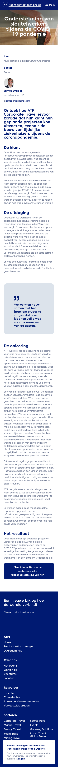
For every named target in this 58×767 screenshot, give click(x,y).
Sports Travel (38, 721)
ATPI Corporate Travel (20, 113)
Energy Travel (12, 729)
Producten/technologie (18, 646)
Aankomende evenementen (21, 701)
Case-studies (12, 697)
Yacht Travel (11, 734)
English (21, 759)
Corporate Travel (14, 721)
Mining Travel (12, 738)
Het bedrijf (10, 666)
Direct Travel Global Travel (38, 735)
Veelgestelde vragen (17, 706)
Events (34, 725)
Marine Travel (12, 725)
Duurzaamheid (13, 651)
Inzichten (9, 693)
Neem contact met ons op (25, 5)
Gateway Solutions (41, 729)
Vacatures (10, 674)
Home (7, 642)
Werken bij (10, 670)
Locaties (9, 678)
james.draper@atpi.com (18, 101)
